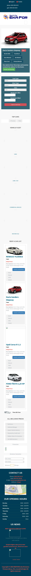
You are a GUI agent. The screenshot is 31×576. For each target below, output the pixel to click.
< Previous (12, 121)
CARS (15, 154)
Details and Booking (9, 69)
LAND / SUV (15, 180)
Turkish (20, 1)
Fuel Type (16, 78)
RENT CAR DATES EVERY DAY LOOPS (15, 528)
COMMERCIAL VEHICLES (15, 207)
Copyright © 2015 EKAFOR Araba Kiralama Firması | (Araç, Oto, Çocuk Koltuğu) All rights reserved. (15, 569)
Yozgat (19, 482)
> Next (19, 121)
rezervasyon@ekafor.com (18, 480)
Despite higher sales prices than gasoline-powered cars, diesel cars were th (16, 546)
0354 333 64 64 (18, 478)
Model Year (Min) (15, 92)
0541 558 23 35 (18, 476)
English (12, 1)
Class (15, 87)
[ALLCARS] (15, 412)
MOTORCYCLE (15, 234)
